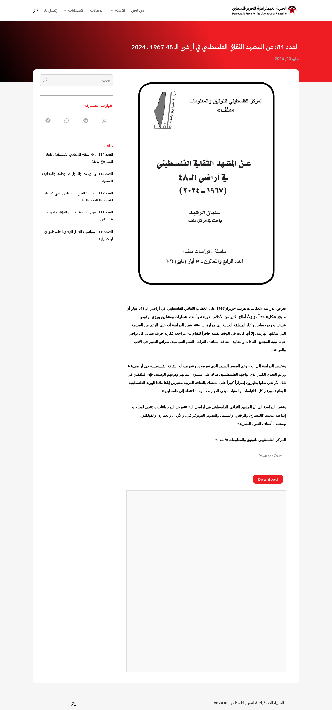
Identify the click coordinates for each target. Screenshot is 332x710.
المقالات (97, 11)
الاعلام (120, 11)
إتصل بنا (50, 11)
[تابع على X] (73, 703)
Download (268, 479)
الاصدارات (76, 11)
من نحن (137, 11)
